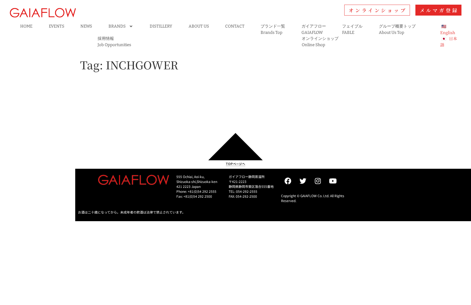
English (447, 32)
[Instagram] (318, 181)
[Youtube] (333, 181)
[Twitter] (303, 181)
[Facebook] (288, 181)
